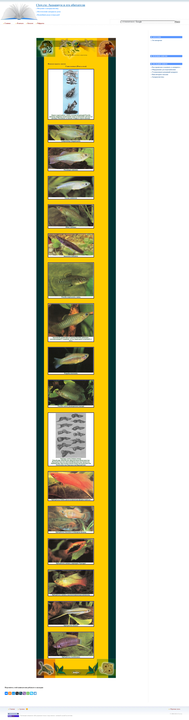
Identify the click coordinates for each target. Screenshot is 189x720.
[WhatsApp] (27, 693)
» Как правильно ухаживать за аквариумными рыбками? (166, 67)
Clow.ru (180, 714)
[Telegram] (35, 693)
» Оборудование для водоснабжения (163, 69)
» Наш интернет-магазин (159, 74)
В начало (20, 23)
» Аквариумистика (157, 77)
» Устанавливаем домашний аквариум (164, 72)
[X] (17, 693)
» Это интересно (156, 40)
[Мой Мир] (13, 693)
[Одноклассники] (9, 693)
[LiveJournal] (20, 693)
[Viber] (24, 693)
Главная (8, 23)
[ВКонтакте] (6, 693)
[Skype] (31, 693)
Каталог (30, 23)
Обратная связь (175, 709)
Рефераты (40, 23)
